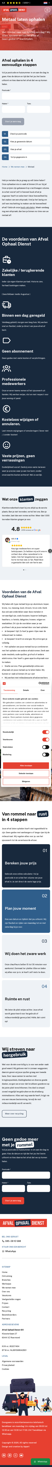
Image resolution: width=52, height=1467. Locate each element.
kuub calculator (28, 207)
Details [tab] (26, 690)
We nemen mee (17, 167)
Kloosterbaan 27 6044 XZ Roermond (11, 1336)
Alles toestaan (26, 766)
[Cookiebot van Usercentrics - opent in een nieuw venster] (38, 683)
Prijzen (5, 1303)
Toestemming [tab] (9, 690)
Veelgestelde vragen (11, 1299)
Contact (5, 1307)
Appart (26, 1446)
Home (4, 167)
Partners (6, 1319)
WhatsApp (10, 1251)
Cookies (5, 1369)
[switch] (45, 739)
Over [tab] (43, 690)
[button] (2, 551)
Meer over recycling (14, 1114)
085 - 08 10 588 (13, 1241)
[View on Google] (7, 540)
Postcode (6, 90)
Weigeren (26, 781)
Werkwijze (6, 1284)
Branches (6, 1280)
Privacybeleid (8, 1365)
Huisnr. (5, 104)
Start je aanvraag (13, 121)
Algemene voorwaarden (12, 1361)
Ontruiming (7, 1276)
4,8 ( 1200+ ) (16, 3)
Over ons (6, 1291)
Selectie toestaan (26, 773)
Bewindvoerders (9, 1315)
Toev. (29, 104)
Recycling (6, 1311)
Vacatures (6, 1295)
